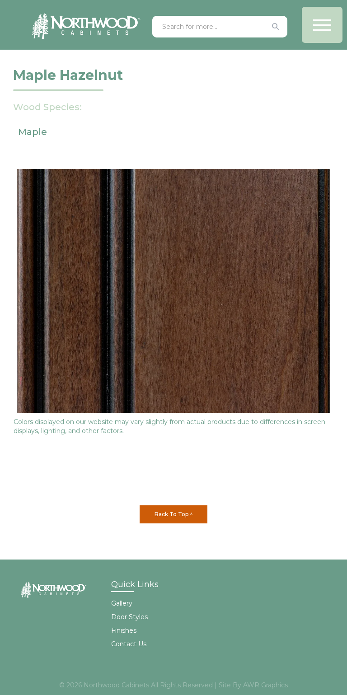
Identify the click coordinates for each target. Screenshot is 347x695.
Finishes (123, 630)
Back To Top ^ (174, 514)
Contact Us (128, 644)
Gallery (121, 603)
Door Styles (129, 617)
